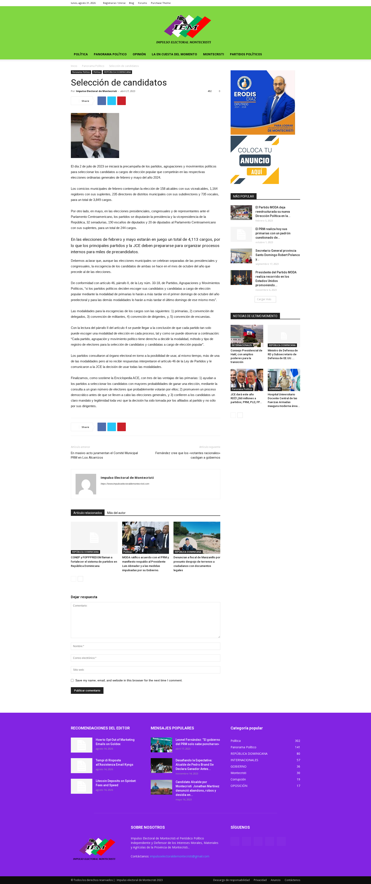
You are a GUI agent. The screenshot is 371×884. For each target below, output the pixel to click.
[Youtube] (297, 3)
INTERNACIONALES (242, 345)
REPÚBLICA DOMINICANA (117, 72)
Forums (142, 3)
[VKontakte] (290, 3)
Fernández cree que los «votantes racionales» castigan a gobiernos (187, 455)
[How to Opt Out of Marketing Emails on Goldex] (81, 745)
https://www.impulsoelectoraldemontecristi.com (125, 483)
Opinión (139, 54)
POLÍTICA (81, 54)
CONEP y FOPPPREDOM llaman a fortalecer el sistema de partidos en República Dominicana (94, 562)
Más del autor (116, 513)
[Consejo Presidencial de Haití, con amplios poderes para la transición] (247, 336)
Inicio (74, 66)
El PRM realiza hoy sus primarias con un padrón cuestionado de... (272, 233)
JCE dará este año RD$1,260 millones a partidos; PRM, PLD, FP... (246, 398)
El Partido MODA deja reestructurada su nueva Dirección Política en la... (272, 212)
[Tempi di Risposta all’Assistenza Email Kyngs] (81, 765)
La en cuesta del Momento (174, 54)
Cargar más (264, 299)
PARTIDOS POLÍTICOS (246, 54)
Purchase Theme (161, 3)
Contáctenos (292, 880)
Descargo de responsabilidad (231, 880)
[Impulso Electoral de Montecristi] (185, 27)
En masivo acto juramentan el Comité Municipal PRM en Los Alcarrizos (104, 455)
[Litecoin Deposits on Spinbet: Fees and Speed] (81, 786)
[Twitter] (275, 3)
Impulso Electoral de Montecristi (96, 91)
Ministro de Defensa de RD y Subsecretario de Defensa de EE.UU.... (283, 354)
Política (96, 72)
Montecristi (213, 54)
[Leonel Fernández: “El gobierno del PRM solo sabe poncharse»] (161, 745)
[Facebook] (268, 3)
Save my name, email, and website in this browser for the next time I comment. (128, 680)
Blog (131, 3)
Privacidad (260, 880)
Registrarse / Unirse (114, 3)
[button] (295, 55)
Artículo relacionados (87, 513)
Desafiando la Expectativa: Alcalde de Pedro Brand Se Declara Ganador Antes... (195, 765)
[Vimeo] (283, 3)
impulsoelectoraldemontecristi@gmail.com (179, 856)
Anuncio (276, 880)
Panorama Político (110, 54)
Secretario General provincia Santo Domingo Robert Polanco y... (277, 255)
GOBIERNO (275, 389)
